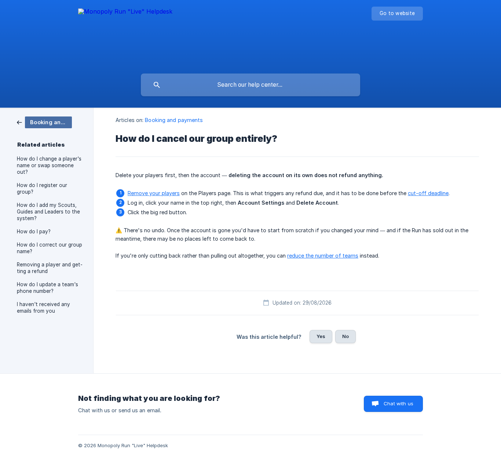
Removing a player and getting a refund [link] (50, 268)
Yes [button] (321, 336)
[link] (44, 121)
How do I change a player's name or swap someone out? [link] (49, 165)
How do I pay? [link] (34, 231)
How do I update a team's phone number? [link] (47, 287)
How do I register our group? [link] (42, 188)
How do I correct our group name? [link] (49, 248)
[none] (125, 35)
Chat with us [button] (398, 403)
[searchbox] (250, 84)
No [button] (345, 336)
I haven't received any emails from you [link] (43, 307)
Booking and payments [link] (174, 120)
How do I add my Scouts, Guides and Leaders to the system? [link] (48, 211)
